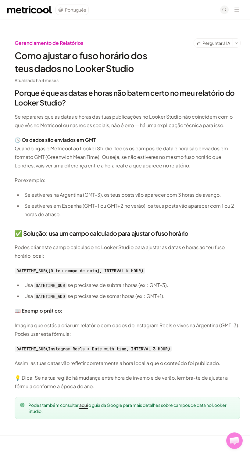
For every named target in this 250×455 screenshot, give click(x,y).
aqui (83, 405)
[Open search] (224, 9)
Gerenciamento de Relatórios (49, 43)
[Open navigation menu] (237, 10)
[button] (234, 440)
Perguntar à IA (216, 43)
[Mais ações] (236, 43)
